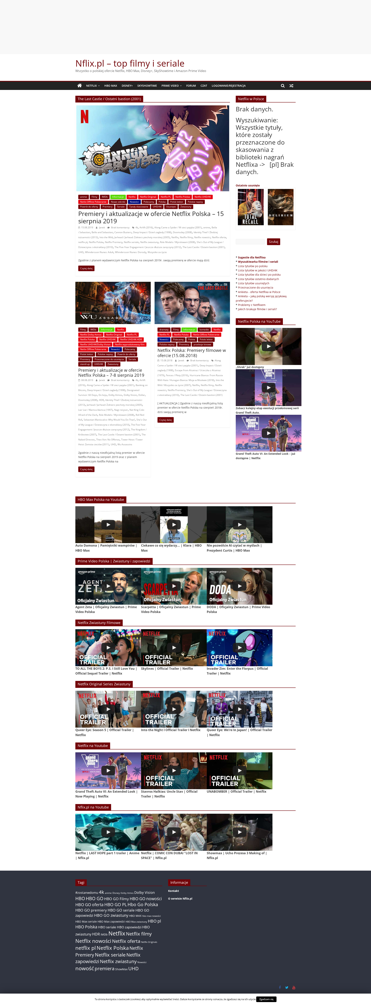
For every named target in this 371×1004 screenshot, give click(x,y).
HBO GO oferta (89, 904)
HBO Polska (86, 927)
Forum (191, 85)
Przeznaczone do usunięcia (109, 359)
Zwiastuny (185, 206)
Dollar (141, 395)
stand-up (85, 364)
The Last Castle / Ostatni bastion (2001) (204, 247)
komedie (204, 329)
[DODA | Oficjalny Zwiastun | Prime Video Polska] (239, 586)
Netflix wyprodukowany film (130, 344)
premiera (104, 968)
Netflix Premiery (113, 242)
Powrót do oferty (89, 206)
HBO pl (154, 921)
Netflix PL (166, 196)
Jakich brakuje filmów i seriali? (257, 309)
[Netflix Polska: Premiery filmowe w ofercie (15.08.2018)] (192, 284)
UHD (80, 252)
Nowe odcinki (118, 201)
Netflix (91, 85)
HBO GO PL (115, 904)
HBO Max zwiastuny (136, 921)
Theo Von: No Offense (108, 439)
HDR (101, 400)
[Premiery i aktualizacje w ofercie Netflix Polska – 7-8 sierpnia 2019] (113, 284)
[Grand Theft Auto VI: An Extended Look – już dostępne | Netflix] (268, 433)
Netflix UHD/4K (203, 196)
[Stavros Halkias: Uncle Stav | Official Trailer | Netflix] (174, 770)
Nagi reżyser (121, 409)
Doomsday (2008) (182, 232)
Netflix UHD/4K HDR (131, 339)
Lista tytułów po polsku (253, 266)
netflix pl (82, 242)
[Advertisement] (185, 27)
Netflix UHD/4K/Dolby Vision (95, 344)
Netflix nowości (202, 237)
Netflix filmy (186, 237)
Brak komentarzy (120, 227)
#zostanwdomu (86, 893)
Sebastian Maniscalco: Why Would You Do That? (109, 419)
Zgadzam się (266, 999)
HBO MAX (110, 85)
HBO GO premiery (91, 910)
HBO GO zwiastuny (111, 915)
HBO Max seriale (86, 921)
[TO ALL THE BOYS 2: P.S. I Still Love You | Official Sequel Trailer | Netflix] (108, 647)
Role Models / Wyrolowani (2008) (177, 242)
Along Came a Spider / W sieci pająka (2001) (178, 227)
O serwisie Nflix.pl (180, 898)
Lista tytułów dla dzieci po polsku (259, 274)
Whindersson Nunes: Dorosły (130, 252)
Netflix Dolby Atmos (90, 334)
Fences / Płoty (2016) (177, 375)
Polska (162, 201)
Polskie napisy (195, 201)
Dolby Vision (130, 395)
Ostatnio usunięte (248, 185)
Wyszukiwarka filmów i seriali (258, 261)
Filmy (94, 196)
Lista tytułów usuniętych (253, 283)
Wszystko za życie (157, 252)
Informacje (118, 196)
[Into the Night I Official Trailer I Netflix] (174, 709)
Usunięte (171, 206)
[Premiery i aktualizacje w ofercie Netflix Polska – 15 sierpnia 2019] (152, 108)
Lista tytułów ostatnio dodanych (258, 279)
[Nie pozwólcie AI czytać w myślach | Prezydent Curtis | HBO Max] (239, 524)
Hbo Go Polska (143, 904)
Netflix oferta (219, 237)
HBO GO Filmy (116, 898)
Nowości (134, 201)
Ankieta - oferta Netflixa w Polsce (259, 292)
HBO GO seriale (121, 910)
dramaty (163, 329)
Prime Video (170, 85)
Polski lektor (176, 201)
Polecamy (149, 201)
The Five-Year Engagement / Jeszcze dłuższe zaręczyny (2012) (148, 247)
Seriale (121, 206)
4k (136, 227)
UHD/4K (157, 206)
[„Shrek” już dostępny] (268, 346)
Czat (204, 85)
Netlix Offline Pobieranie (93, 201)
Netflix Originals (149, 942)
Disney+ (127, 85)
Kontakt (173, 891)
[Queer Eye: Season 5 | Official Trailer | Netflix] (108, 709)
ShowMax (121, 969)
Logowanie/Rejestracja (229, 85)
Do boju (103, 395)
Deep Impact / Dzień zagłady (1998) (152, 232)
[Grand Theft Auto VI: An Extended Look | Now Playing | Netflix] (108, 770)
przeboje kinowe (202, 344)
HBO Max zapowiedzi (111, 921)
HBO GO (94, 899)
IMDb (105, 196)
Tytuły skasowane (138, 206)
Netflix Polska (182, 196)
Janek (102, 227)
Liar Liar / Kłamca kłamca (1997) (95, 409)
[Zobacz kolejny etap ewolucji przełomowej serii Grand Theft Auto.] (268, 387)
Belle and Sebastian (102, 232)
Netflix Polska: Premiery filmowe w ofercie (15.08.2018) (191, 352)
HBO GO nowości (146, 898)
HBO (80, 899)
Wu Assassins (124, 444)
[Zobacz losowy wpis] (291, 86)
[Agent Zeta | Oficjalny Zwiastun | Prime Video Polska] (108, 586)
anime (83, 196)
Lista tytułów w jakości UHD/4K (257, 270)
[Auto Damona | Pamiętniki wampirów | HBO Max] (108, 524)
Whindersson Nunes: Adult (99, 252)
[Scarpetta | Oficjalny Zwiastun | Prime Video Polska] (174, 586)
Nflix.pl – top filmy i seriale (130, 63)
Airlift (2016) (146, 227)
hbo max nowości (151, 915)
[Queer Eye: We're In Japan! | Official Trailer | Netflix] (239, 709)
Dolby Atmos (115, 395)
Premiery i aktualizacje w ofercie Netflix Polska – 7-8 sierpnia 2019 (111, 372)
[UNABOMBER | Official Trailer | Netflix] (239, 770)
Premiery (107, 206)
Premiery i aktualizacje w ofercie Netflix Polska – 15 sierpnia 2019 (151, 217)
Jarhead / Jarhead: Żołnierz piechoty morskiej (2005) (142, 237)
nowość (84, 968)
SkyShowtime (147, 85)
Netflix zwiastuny (149, 242)
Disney (116, 893)
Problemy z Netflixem (251, 305)
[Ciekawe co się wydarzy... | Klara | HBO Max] (174, 524)
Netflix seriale (131, 242)
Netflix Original (148, 196)
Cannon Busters (123, 232)
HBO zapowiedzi (129, 927)
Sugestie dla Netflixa (251, 257)
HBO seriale (107, 927)
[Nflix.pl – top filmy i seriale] (79, 86)
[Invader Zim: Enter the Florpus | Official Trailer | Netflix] (239, 647)
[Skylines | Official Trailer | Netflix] (174, 647)
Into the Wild (106, 237)
